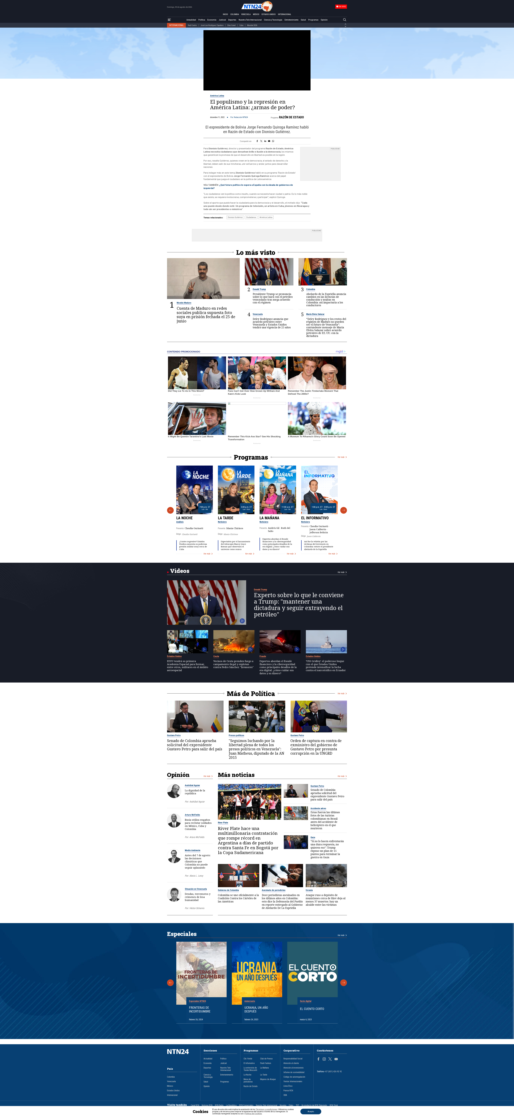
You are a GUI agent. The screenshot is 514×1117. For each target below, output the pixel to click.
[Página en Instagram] (324, 1059)
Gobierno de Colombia (228, 890)
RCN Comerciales (246, 1105)
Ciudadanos (251, 217)
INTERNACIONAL (284, 14)
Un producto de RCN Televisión (314, 1105)
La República (231, 1105)
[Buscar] (344, 20)
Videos (179, 571)
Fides (291, 1105)
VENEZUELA (246, 14)
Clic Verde (248, 1058)
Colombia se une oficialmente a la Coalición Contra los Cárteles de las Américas (238, 898)
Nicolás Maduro (184, 302)
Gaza (313, 837)
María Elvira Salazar (315, 314)
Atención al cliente (291, 1063)
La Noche (184, 518)
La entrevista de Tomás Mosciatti (250, 1069)
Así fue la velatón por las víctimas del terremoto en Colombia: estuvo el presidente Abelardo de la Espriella (318, 545)
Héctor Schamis (196, 908)
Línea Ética (288, 1086)
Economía (211, 20)
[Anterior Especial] (170, 982)
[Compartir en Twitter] (261, 141)
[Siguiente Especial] (343, 982)
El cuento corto (312, 1009)
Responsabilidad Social (293, 1058)
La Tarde (225, 518)
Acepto (311, 1111)
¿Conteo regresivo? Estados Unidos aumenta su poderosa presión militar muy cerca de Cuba (193, 545)
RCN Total (334, 1105)
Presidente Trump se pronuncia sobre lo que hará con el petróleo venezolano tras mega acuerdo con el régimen (273, 298)
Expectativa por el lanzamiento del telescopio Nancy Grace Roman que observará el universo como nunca (235, 545)
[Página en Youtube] (336, 1059)
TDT (297, 1105)
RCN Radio (219, 1105)
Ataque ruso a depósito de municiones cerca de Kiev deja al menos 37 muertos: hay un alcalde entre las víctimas (325, 899)
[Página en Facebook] (318, 1059)
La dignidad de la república (195, 792)
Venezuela (258, 314)
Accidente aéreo (318, 808)
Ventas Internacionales (293, 1081)
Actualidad (191, 20)
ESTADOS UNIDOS (269, 14)
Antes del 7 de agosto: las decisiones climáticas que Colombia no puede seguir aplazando (198, 861)
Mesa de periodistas (248, 1080)
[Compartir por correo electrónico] (269, 141)
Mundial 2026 (252, 25)
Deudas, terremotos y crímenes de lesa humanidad (197, 897)
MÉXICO (256, 14)
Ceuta (216, 656)
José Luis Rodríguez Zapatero (212, 25)
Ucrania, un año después (256, 1009)
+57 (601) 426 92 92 (333, 1071)
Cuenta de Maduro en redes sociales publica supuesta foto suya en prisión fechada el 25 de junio (206, 314)
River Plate (223, 822)
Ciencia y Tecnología (273, 20)
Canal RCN (195, 1105)
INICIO (225, 14)
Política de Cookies (253, 1114)
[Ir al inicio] (182, 1055)
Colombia (310, 289)
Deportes (232, 20)
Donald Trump (259, 289)
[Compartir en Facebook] (257, 141)
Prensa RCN (288, 1090)
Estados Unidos (174, 656)
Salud (303, 20)
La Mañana (269, 518)
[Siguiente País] (345, 26)
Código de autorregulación (294, 1077)
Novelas (283, 1105)
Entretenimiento (291, 20)
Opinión (324, 20)
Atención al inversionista (293, 1068)
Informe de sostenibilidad (294, 1072)
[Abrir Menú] (169, 20)
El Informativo (315, 518)
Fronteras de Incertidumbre (199, 1009)
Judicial (222, 20)
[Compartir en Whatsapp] (273, 141)
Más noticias (236, 774)
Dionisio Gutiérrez (235, 217)
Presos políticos (236, 735)
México (170, 1086)
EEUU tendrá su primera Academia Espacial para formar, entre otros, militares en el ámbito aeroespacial (187, 666)
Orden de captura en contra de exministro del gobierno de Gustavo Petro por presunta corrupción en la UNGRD (316, 747)
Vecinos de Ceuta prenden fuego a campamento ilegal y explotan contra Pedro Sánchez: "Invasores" (233, 664)
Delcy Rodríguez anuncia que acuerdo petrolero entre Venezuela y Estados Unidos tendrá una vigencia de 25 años (272, 323)
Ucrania (309, 890)
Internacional (172, 1095)
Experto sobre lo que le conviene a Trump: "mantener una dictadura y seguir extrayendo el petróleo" (299, 605)
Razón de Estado (291, 117)
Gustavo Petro (174, 735)
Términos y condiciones (266, 1109)
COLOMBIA (234, 14)
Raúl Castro (192, 25)
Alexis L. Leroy (196, 875)
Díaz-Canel (231, 25)
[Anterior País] (345, 24)
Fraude (263, 656)
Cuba (241, 25)
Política (201, 20)
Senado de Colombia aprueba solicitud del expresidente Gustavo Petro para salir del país (194, 745)
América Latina (217, 95)
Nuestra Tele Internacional (250, 20)
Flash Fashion (265, 1063)
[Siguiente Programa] (343, 510)
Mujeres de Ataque (268, 1079)
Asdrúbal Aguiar (192, 785)
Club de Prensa (266, 1058)
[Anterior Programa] (170, 510)
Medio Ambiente (192, 850)
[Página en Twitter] (330, 1059)
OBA (285, 1095)
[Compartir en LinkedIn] (265, 141)
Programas (313, 20)
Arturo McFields (192, 814)
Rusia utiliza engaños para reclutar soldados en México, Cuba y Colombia (198, 824)
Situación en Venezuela (196, 889)
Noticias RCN (207, 1105)
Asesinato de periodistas (273, 890)
